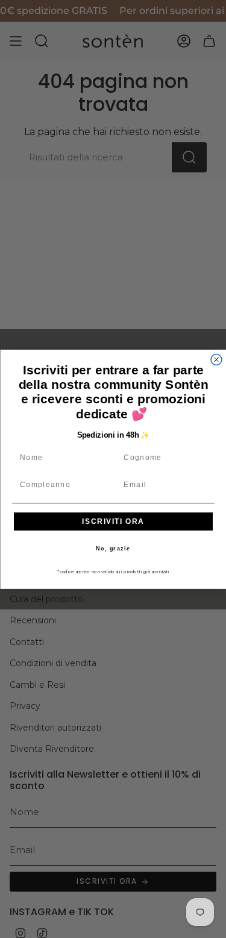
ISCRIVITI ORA (113, 521)
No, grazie (113, 548)
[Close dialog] (216, 359)
